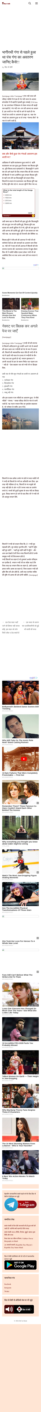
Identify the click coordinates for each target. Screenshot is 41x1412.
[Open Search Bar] (29, 3)
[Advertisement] (20, 28)
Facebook (7, 1284)
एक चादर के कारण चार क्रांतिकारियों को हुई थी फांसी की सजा (30, 626)
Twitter (6, 1291)
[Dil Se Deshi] (6, 3)
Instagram (7, 1287)
